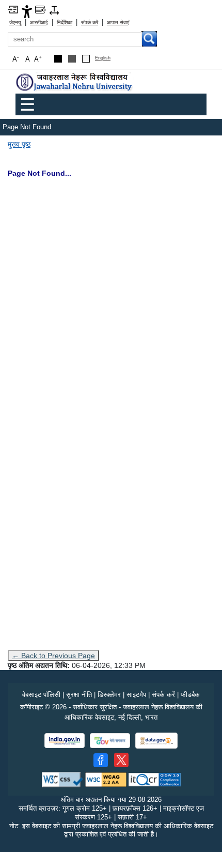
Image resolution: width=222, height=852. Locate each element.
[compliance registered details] (155, 779)
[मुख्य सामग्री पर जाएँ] (13, 9)
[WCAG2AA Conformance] (105, 779)
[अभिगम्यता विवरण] (27, 11)
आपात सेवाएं (118, 22)
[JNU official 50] (121, 760)
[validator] (62, 779)
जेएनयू (15, 22)
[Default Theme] (86, 59)
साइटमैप (136, 694)
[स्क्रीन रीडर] (40, 9)
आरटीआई (39, 22)
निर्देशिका (64, 22)
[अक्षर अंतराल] (54, 9)
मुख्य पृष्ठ (19, 144)
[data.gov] (156, 741)
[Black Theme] (58, 59)
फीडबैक (190, 694)
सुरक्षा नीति (79, 694)
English (102, 58)
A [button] (38, 58)
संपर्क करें (89, 22)
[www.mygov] (110, 740)
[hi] (74, 82)
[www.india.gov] (64, 740)
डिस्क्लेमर (109, 694)
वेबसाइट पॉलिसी (41, 694)
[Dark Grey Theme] (72, 59)
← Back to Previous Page (53, 655)
